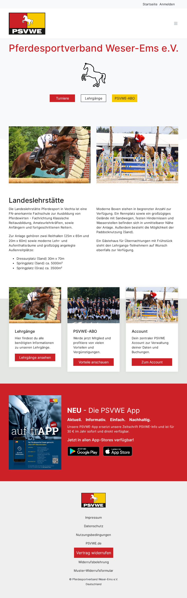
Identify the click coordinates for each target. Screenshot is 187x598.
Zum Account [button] (152, 362)
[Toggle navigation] (175, 23)
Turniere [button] (62, 98)
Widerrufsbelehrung (93, 562)
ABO (125, 98)
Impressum (93, 517)
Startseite (150, 4)
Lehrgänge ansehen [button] (35, 357)
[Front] (93, 499)
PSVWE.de (94, 543)
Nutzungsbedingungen (93, 535)
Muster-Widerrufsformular (93, 570)
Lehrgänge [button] (93, 98)
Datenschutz (93, 526)
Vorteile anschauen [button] (94, 362)
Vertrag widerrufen (93, 552)
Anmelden (167, 4)
